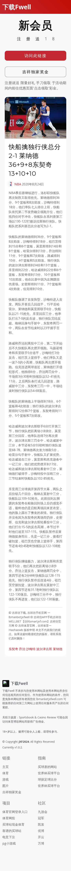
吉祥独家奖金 (35, 71)
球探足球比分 (47, 779)
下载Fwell (16, 7)
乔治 (22, 649)
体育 (5, 773)
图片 (5, 786)
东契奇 (13, 649)
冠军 (41, 818)
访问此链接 (35, 55)
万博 (41, 843)
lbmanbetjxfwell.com (49, 699)
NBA (17, 184)
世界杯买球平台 (49, 773)
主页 (5, 767)
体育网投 (8, 818)
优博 (41, 831)
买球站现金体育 (13, 824)
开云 (41, 837)
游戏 (5, 779)
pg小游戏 (9, 843)
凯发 (41, 824)
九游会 (42, 812)
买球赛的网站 (47, 767)
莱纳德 (57, 649)
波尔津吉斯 (44, 649)
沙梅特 (31, 649)
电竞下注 (8, 837)
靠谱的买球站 (11, 831)
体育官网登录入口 (15, 812)
